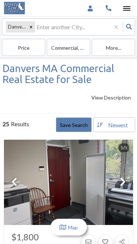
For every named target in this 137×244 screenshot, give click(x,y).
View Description (111, 97)
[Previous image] (14, 182)
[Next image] (123, 182)
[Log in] (90, 8)
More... (113, 48)
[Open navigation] (126, 8)
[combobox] (37, 26)
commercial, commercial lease (70, 48)
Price (24, 48)
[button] (31, 27)
